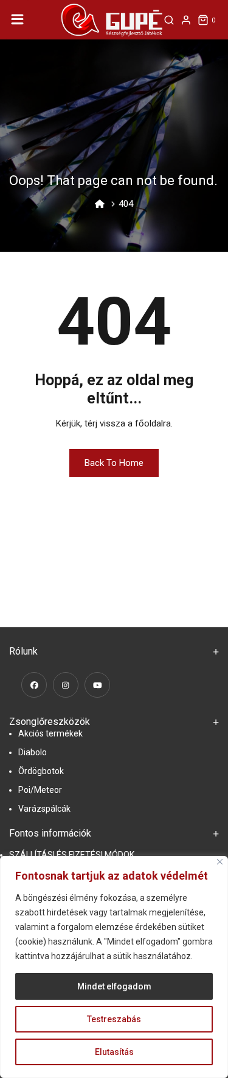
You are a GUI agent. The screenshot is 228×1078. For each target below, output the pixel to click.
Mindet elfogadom (114, 986)
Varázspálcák (44, 809)
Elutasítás (114, 1052)
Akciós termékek (50, 733)
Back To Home (114, 462)
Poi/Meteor (40, 790)
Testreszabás (114, 1019)
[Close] (220, 861)
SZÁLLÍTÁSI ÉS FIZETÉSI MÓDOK (71, 855)
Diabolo (32, 752)
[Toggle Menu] (18, 19)
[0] (203, 20)
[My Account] (186, 20)
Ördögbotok (41, 771)
